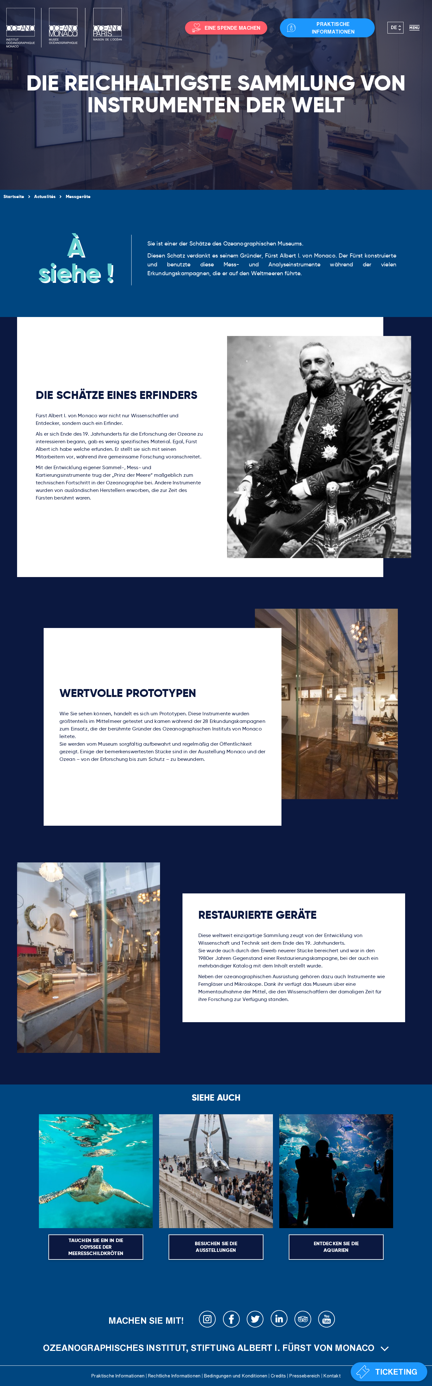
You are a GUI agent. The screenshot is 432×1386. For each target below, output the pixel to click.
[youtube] (326, 1320)
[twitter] (255, 1320)
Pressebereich (304, 1376)
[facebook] (231, 1320)
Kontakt (332, 1376)
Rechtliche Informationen (174, 1376)
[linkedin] (278, 1320)
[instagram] (207, 1320)
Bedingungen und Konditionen (235, 1376)
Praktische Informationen (118, 1376)
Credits (278, 1376)
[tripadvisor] (302, 1320)
